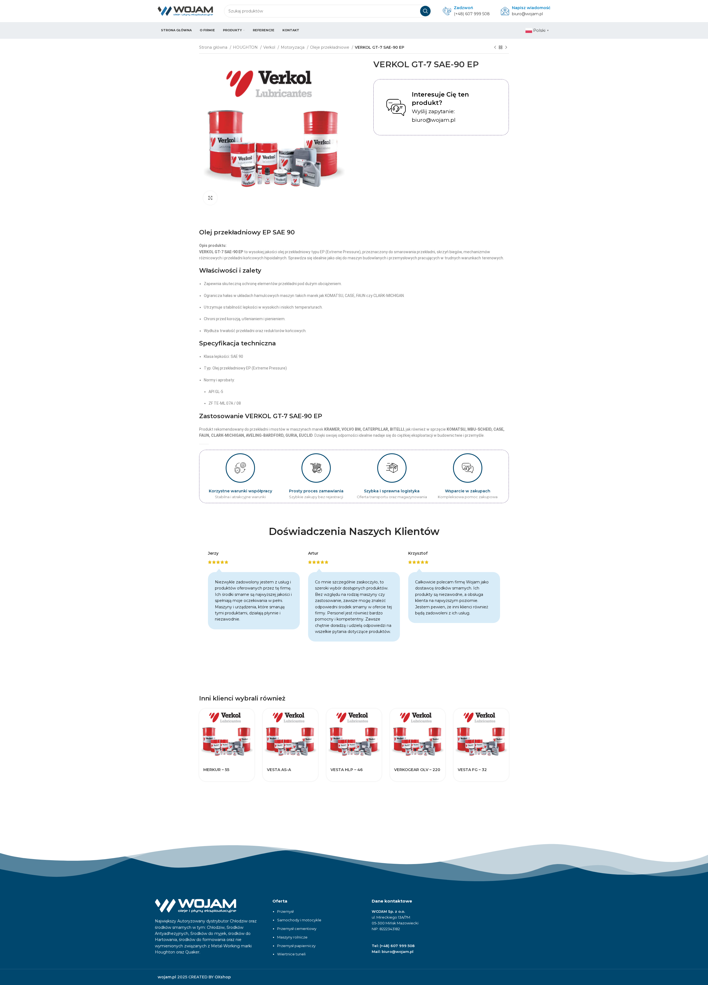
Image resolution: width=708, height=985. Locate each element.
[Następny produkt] (506, 47)
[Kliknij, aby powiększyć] (210, 198)
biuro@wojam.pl (527, 13)
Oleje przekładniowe (330, 47)
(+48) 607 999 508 (472, 13)
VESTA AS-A (279, 769)
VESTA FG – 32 (472, 769)
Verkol (269, 47)
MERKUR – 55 (216, 769)
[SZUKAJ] (425, 11)
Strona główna (213, 47)
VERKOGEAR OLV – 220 (417, 769)
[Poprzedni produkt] (495, 47)
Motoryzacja (293, 47)
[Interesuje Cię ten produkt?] (396, 107)
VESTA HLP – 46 (346, 769)
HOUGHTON (246, 47)
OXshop (223, 976)
